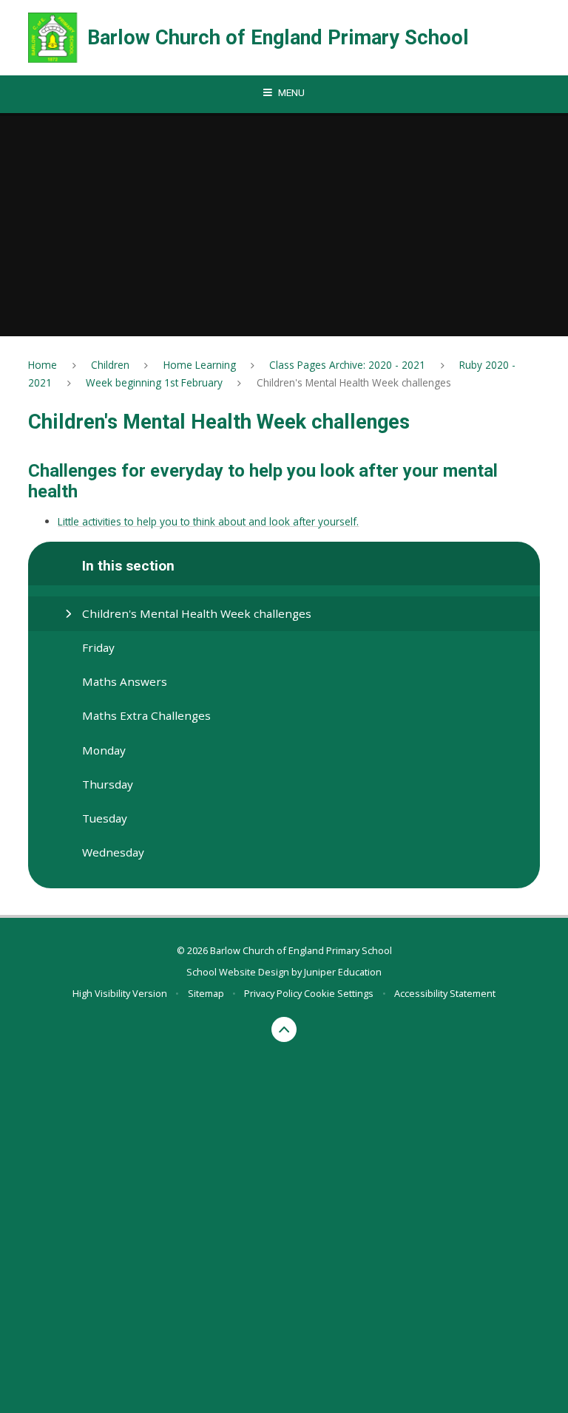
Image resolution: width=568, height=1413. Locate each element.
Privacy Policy (273, 993)
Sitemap (206, 993)
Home (42, 365)
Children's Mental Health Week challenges (354, 382)
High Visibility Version (119, 993)
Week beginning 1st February (154, 382)
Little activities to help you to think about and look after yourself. (208, 521)
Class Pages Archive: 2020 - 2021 (347, 365)
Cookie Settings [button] (338, 993)
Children (110, 365)
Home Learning (199, 365)
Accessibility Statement (445, 993)
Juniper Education (343, 971)
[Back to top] (284, 1030)
